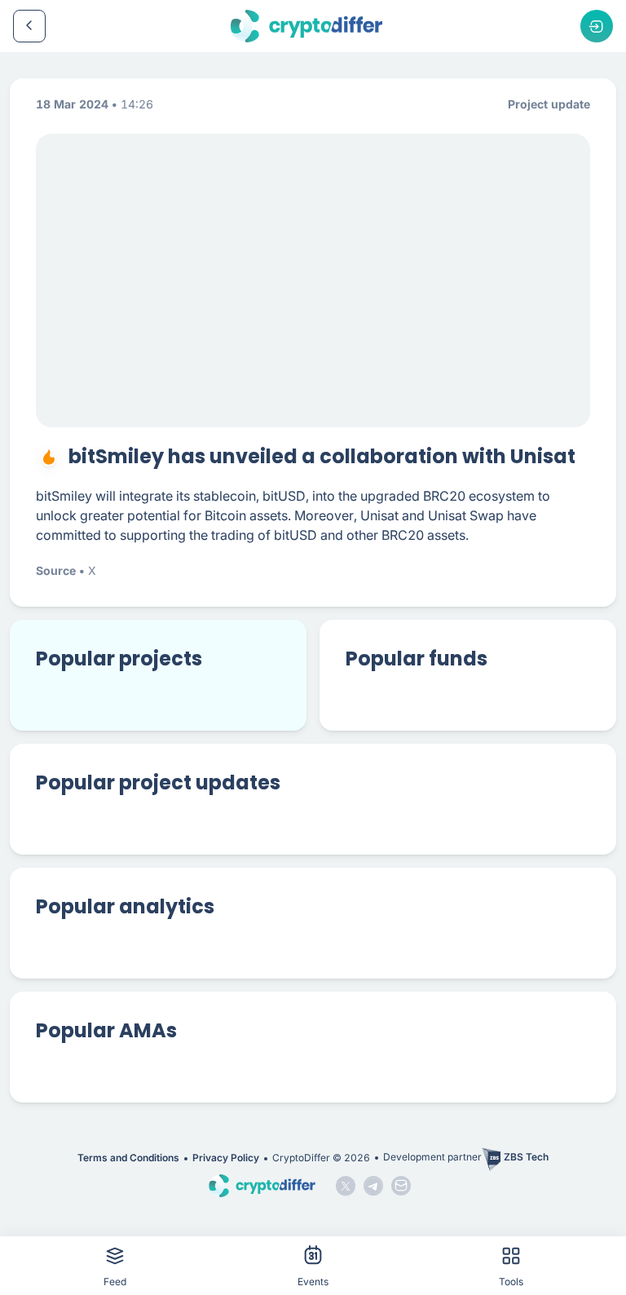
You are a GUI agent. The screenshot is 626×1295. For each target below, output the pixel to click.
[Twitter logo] (345, 1185)
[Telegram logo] (373, 1185)
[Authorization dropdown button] (596, 26)
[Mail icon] (401, 1186)
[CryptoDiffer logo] (306, 26)
